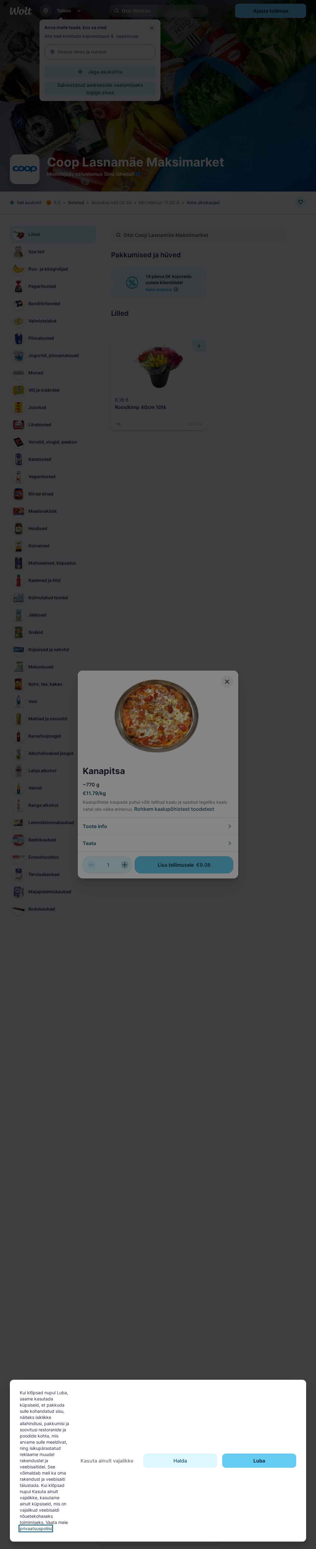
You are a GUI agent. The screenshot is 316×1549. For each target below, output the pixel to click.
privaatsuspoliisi (36, 1528)
